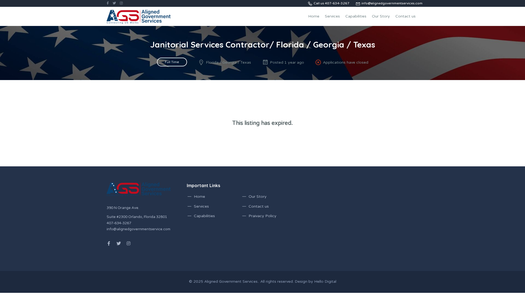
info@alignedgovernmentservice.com (138, 229)
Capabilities (355, 16)
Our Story (381, 16)
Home (313, 16)
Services (332, 16)
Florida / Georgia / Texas (228, 62)
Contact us (405, 16)
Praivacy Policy (262, 216)
